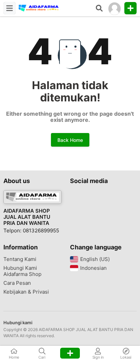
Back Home (70, 140)
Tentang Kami (19, 259)
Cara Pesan (17, 283)
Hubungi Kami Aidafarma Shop (22, 271)
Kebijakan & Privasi (26, 292)
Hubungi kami (17, 322)
